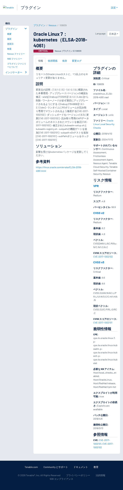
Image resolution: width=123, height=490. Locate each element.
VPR (96, 186)
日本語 (112, 33)
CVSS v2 (98, 213)
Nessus (52, 25)
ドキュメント (81, 467)
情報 (40, 60)
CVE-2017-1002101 (102, 322)
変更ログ (77, 60)
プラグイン (31, 7)
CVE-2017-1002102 (103, 256)
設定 (113, 7)
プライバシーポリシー (78, 475)
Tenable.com (31, 467)
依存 (64, 60)
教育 (96, 467)
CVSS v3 (98, 262)
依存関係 (52, 60)
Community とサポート (56, 467)
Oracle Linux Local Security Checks (103, 124)
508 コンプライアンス (61, 478)
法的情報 (100, 475)
